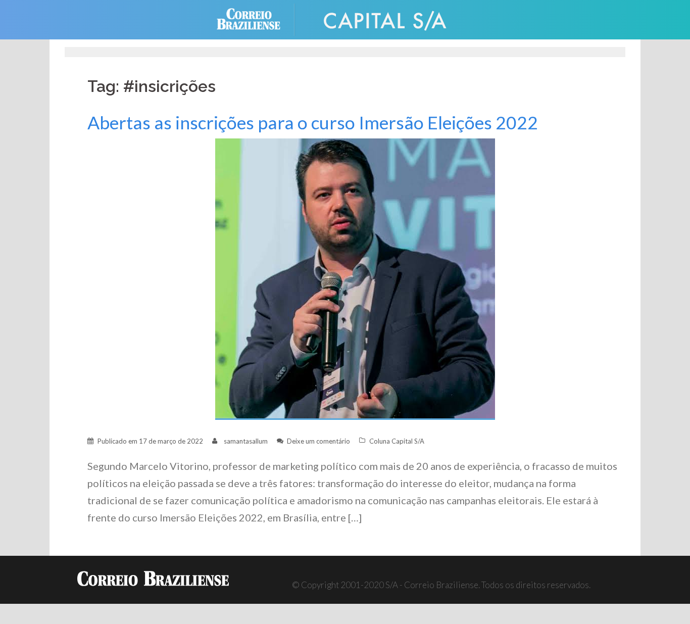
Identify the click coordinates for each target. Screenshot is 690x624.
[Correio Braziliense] (256, 18)
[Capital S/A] (385, 18)
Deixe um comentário (318, 441)
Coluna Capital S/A (396, 441)
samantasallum (246, 441)
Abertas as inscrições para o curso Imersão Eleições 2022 (312, 122)
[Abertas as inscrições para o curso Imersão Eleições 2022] (355, 278)
